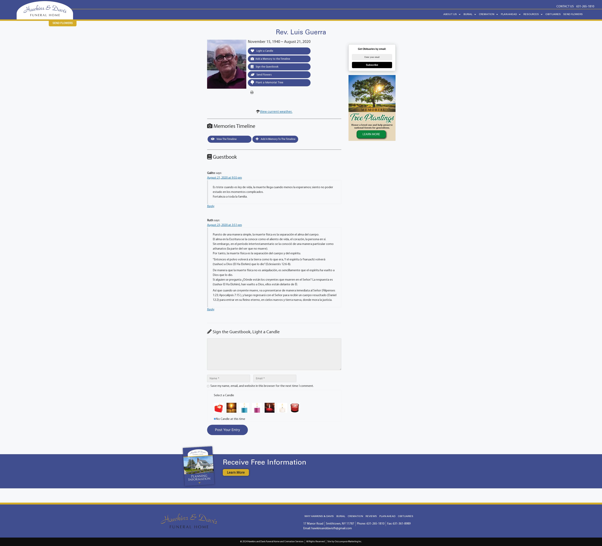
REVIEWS (371, 516)
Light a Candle (264, 51)
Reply (210, 206)
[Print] (252, 92)
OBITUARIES (553, 14)
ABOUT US (450, 14)
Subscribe (372, 65)
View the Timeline (226, 139)
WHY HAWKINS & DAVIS (319, 516)
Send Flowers (264, 74)
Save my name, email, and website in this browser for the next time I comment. (262, 386)
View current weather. (276, 112)
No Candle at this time (230, 419)
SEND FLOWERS (573, 14)
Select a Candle (224, 395)
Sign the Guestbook (266, 66)
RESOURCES (531, 14)
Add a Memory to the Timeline (272, 59)
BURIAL (467, 14)
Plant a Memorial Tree (269, 82)
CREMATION (486, 14)
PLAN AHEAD (509, 14)
